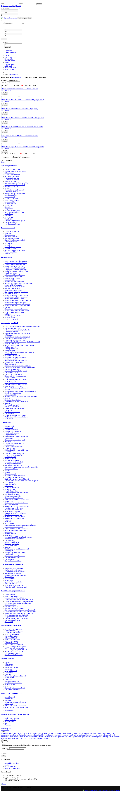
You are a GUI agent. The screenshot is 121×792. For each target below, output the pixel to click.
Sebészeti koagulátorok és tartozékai (15, 530)
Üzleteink (7, 62)
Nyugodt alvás (9, 209)
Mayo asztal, (98, 735)
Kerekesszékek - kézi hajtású (13, 374)
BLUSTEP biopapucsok (12, 634)
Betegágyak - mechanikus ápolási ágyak (16, 271)
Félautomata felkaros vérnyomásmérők (16, 183)
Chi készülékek (9, 173)
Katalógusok (8, 66)
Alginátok (7, 662)
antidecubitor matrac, (7, 733)
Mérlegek (7, 207)
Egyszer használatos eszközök (13, 446)
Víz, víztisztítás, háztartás (12, 224)
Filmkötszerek (9, 666)
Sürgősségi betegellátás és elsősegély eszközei (18, 537)
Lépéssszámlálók (10, 202)
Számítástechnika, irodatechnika (14, 539)
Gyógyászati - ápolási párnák (13, 290)
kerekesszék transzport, (61, 735)
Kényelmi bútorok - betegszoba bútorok (16, 618)
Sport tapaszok (9, 580)
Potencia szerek (9, 721)
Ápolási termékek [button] (6, 257)
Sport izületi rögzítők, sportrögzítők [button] (12, 564)
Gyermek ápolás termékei (12, 288)
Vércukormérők (9, 413)
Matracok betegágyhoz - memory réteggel (17, 310)
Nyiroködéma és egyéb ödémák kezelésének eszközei (20, 391)
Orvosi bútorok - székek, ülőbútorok (15, 513)
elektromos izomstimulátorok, (63, 733)
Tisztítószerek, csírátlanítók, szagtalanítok (17, 549)
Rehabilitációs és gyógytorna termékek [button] (13, 591)
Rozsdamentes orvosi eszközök (14, 527)
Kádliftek (7, 307)
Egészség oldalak (10, 64)
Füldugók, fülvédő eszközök (13, 285)
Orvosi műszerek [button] (6, 422)
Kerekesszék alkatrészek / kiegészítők (16, 371)
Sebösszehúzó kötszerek (12, 681)
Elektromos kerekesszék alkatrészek (15, 338)
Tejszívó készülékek (11, 252)
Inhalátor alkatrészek (11, 354)
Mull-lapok (8, 674)
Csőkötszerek (9, 664)
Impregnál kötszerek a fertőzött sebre (15, 702)
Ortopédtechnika (9, 69)
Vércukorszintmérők (11, 222)
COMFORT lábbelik (11, 638)
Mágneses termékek (10, 203)
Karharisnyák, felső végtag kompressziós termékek (20, 367)
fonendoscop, (5, 735)
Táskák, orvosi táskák (11, 545)
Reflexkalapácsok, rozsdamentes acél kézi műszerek (20, 525)
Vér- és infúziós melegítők (12, 557)
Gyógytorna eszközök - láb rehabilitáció (16, 615)
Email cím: (4, 748)
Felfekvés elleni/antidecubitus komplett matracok (19, 283)
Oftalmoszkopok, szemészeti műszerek (16, 503)
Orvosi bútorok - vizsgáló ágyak (14, 518)
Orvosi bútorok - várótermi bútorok (15, 516)
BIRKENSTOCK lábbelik (13, 632)
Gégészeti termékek (10, 347)
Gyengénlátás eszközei (11, 606)
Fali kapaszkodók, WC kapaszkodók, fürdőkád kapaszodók (22, 342)
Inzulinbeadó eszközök (11, 359)
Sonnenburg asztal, (96, 737)
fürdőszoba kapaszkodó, (26, 735)
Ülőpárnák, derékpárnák (12, 407)
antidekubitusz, (18, 733)
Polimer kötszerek (10, 677)
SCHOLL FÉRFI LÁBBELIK (14, 651)
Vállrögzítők (8, 410)
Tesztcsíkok (8, 403)
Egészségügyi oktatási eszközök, (14, 443)
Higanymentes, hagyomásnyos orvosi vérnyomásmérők (21, 467)
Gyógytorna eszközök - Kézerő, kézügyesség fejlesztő (21, 613)
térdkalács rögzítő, (6, 738)
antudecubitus (13, 74)
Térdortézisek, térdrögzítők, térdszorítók (16, 401)
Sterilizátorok (8, 535)
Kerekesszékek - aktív (11, 372)
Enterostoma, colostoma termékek (15, 340)
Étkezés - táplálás (10, 280)
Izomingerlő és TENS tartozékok (14, 362)
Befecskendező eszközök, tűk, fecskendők (17, 330)
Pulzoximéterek (9, 523)
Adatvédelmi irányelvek (12, 763)
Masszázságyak (9, 577)
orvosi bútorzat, (14, 737)
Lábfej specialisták (10, 381)
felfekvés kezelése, (108, 733)
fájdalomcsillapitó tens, (89, 733)
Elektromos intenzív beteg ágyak (14, 453)
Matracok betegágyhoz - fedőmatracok (16, 309)
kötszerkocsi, (81, 735)
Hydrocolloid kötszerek (12, 667)
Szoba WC (8, 398)
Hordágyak (8, 472)
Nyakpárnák (8, 389)
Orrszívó (7, 245)
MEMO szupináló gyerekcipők (14, 644)
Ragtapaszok (8, 679)
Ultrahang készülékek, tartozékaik (15, 552)
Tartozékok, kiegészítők (12, 544)
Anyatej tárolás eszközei (12, 231)
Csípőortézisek (9, 335)
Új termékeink (5, 730)
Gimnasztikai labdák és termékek (14, 190)
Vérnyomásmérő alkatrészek (13, 561)
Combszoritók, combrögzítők (13, 570)
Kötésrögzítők (9, 672)
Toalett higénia (9, 550)
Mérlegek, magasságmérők (13, 496)
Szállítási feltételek (10, 57)
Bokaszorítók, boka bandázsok (14, 568)
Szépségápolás (9, 217)
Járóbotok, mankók (10, 364)
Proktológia (8, 521)
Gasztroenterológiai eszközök (13, 465)
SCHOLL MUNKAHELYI (13, 653)
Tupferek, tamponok (11, 684)
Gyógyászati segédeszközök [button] (9, 323)
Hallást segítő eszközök (12, 350)
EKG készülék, (48, 733)
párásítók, (61, 737)
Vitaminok (8, 725)
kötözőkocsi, (72, 735)
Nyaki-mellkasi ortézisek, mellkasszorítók (17, 388)
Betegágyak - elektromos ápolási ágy (15, 269)
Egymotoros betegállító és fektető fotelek (17, 598)
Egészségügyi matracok (12, 178)
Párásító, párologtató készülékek (14, 212)
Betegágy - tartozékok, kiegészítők (15, 268)
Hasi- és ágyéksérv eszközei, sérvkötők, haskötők (19, 352)
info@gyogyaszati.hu (17, 77)
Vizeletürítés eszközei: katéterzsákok (15, 415)
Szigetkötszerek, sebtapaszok (13, 683)
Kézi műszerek (9, 482)
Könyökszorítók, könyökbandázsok (15, 575)
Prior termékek (9, 709)
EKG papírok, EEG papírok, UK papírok (17, 450)
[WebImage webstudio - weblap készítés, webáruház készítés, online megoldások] (101, 790)
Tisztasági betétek (10, 317)
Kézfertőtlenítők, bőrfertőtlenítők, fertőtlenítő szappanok (21, 481)
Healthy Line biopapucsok (12, 639)
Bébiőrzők (8, 233)
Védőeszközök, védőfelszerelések (15, 556)
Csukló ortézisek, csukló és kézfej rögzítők (17, 337)
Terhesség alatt (9, 253)
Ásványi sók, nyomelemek (12, 718)
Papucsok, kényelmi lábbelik (13, 210)
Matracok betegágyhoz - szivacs (14, 312)
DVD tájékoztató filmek (12, 176)
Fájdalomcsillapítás (10, 181)
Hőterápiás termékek (11, 195)
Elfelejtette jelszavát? (15, 6)
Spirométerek (8, 532)
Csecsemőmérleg (10, 235)
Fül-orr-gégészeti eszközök (13, 463)
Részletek (4, 94)
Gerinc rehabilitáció (10, 605)
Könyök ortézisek (10, 378)
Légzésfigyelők (9, 243)
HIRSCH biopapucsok (11, 641)
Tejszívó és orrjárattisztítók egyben (15, 250)
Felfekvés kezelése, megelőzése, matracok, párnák (19, 345)
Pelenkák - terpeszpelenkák (13, 247)
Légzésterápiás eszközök (12, 200)
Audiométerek (9, 428)
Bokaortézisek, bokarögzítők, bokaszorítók (17, 333)
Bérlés (3, 162)
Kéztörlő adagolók (10, 484)
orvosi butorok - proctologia (13, 511)
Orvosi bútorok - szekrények (13, 515)
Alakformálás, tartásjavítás (12, 169)
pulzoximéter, (77, 737)
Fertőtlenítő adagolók (11, 458)
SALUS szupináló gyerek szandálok (15, 646)
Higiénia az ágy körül (11, 293)
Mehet (3, 755)
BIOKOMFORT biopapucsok (14, 631)
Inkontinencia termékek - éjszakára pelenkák (18, 300)
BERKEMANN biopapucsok (13, 629)
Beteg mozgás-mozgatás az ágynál (15, 264)
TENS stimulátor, (114, 737)
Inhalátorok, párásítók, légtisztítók (15, 475)
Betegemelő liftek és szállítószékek (15, 275)
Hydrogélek (8, 669)
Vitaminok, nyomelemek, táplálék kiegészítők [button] (15, 714)
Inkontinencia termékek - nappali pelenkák (17, 304)
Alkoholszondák (9, 426)
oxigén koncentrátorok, (51, 737)
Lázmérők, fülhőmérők (11, 242)
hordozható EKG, (39, 735)
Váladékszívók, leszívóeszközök (14, 408)
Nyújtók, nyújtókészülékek (13, 393)
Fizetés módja (9, 59)
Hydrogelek (8, 700)
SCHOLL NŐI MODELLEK (13, 655)
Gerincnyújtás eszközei (11, 349)
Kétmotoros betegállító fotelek (13, 620)
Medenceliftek (9, 622)
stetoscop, (106, 737)
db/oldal (3, 82)
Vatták (6, 686)
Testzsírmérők (9, 219)
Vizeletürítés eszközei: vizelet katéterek (16, 417)
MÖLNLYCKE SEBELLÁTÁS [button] (11, 693)
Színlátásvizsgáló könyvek (12, 542)
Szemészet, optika (10, 540)
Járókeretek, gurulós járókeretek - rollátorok (18, 366)
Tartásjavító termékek (11, 583)
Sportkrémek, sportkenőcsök (13, 582)
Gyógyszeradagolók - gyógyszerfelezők (16, 292)
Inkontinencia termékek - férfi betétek (16, 302)
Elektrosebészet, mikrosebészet (14, 455)
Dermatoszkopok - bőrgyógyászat (15, 440)
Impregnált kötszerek (11, 671)
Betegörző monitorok (11, 434)
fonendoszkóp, (14, 735)
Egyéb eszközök (9, 445)
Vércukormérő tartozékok (12, 412)
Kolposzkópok (9, 486)
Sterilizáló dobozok (10, 533)
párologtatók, (69, 737)
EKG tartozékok (9, 452)
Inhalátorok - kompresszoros (13, 355)
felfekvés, (99, 733)
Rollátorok (8, 314)
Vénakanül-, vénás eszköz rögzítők (15, 688)
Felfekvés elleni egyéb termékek (14, 281)
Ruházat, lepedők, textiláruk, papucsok (16, 528)
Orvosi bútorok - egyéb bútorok (14, 508)
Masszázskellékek (10, 578)
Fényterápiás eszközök (11, 186)
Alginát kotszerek (10, 697)
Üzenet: (4, 754)
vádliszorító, (32, 738)
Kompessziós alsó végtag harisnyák (15, 376)
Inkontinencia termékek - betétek (14, 298)
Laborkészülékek (10, 489)
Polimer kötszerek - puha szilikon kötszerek (17, 707)
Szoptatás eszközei (10, 248)
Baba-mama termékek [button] (8, 228)
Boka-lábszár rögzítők (11, 331)
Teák (6, 723)
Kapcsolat (7, 55)
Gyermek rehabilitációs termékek (14, 608)
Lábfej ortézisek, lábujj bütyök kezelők (16, 379)
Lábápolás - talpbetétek (11, 198)
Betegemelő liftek (10, 594)
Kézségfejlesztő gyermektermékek (15, 240)
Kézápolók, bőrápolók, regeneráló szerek (17, 479)
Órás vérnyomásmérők (11, 504)
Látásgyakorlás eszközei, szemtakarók (16, 383)
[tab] (60, 166)
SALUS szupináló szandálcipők (14, 648)
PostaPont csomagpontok (12, 768)
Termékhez (5, 105)
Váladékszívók (9, 554)
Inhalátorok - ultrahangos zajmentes (15, 357)
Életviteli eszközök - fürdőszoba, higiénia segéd (19, 599)
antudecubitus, (28, 733)
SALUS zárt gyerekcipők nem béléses (16, 650)
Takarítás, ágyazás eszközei (13, 316)
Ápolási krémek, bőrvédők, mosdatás (16, 261)
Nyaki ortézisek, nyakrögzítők (13, 386)
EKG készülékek (10, 448)
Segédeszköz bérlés (10, 67)
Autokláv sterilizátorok (11, 429)
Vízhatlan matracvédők (11, 319)
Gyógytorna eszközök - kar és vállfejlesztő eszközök (20, 611)
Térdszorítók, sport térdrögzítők (14, 585)
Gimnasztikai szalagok (11, 191)
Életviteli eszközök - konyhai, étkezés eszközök (19, 601)
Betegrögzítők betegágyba (12, 278)
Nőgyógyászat (9, 501)
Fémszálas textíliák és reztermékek (15, 185)
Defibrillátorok (9, 438)
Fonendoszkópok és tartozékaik (14, 462)
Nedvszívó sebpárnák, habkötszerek (15, 676)
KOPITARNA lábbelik (11, 643)
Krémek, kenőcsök (10, 720)
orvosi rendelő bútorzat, (36, 737)
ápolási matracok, (38, 733)
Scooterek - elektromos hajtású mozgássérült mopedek (21, 396)
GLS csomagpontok (11, 766)
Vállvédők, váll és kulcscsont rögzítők (16, 587)
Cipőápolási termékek (11, 636)
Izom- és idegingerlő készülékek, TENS (16, 360)
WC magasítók (9, 418)
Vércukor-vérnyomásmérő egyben (15, 220)
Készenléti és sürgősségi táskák (14, 477)
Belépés (39, 3)
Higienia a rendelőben (11, 469)
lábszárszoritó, (89, 735)
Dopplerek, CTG (10, 441)
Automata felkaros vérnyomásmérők (15, 171)
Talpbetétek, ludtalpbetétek (13, 400)
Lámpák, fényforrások (11, 491)
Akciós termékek (6, 728)
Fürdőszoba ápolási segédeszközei (15, 287)
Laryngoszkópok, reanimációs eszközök (16, 492)
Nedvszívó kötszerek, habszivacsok (15, 705)
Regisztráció (4, 6)
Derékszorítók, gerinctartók (13, 573)
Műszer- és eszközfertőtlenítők (14, 498)
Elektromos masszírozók (12, 180)
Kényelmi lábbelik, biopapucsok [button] (11, 625)
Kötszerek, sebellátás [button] (7, 658)
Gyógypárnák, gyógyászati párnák (15, 193)
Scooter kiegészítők (10, 395)
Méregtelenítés (9, 205)
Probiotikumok (9, 214)
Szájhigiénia (8, 215)
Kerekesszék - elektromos (12, 369)
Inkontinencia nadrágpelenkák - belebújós (17, 295)
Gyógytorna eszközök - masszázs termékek (17, 617)
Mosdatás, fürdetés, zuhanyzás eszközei (16, 384)
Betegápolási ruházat (11, 273)
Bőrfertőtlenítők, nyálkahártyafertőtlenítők (17, 436)
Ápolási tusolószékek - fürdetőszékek (16, 263)
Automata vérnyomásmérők (13, 431)
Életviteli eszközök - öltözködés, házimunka (18, 603)
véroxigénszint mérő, (43, 738)
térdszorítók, (24, 738)
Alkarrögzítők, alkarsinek (12, 328)
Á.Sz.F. (7, 765)
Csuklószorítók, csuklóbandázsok (14, 572)
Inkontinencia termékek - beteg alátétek (16, 297)
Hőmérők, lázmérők (10, 474)
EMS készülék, (77, 733)
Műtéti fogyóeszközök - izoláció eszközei (17, 499)
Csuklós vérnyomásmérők (12, 174)
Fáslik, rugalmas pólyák (12, 343)
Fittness (7, 188)
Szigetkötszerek (9, 710)
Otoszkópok (8, 520)
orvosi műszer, (24, 737)
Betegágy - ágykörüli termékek (14, 266)
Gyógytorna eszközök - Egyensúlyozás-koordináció (20, 610)
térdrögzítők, (16, 738)
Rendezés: (4, 80)
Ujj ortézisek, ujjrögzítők (12, 405)
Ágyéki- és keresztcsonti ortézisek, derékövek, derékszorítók (23, 326)
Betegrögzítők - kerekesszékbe (14, 276)
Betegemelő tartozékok (11, 596)
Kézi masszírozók (10, 197)
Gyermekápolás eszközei (12, 238)
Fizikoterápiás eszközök (12, 460)
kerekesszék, (49, 735)
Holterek (7, 470)
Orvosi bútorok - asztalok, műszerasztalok (17, 506)
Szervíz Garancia (10, 61)
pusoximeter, (86, 737)
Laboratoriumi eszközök (12, 487)
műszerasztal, (107, 735)
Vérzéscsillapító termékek (12, 689)
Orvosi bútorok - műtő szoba (13, 510)
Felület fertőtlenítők (10, 457)
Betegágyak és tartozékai (12, 433)
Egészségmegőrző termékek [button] (9, 166)
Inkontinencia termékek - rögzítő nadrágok (17, 305)
